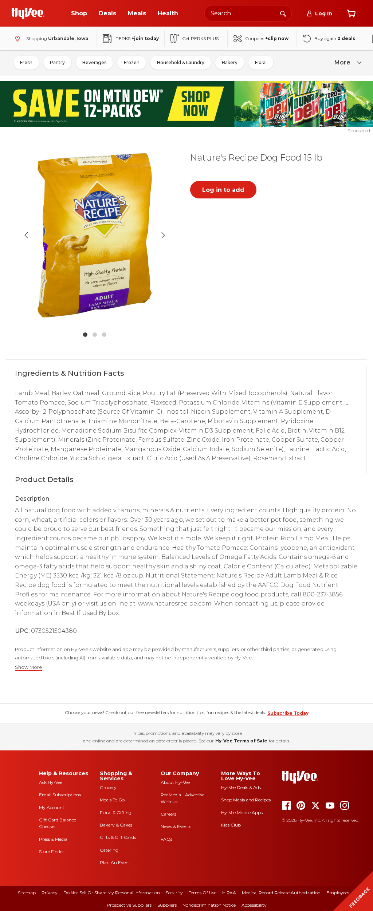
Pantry (57, 62)
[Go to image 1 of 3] (85, 334)
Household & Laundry (180, 62)
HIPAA (229, 892)
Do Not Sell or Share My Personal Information (111, 892)
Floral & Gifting (115, 812)
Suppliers (167, 905)
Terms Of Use (202, 892)
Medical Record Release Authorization (281, 892)
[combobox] (248, 13)
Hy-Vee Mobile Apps (242, 812)
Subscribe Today (288, 713)
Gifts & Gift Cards (118, 837)
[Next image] (163, 235)
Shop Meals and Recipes (246, 799)
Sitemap (27, 892)
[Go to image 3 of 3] (104, 334)
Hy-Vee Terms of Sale (241, 741)
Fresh (26, 62)
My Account (51, 807)
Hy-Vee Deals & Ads (241, 787)
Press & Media (53, 839)
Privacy (50, 892)
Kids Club (231, 825)
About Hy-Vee (175, 782)
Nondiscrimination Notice (209, 905)
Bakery (229, 62)
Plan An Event (115, 862)
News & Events (176, 826)
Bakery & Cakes (116, 825)
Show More (28, 667)
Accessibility (254, 905)
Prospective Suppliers (129, 905)
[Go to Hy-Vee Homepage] (28, 13)
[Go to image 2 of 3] (94, 334)
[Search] (283, 13)
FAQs (166, 839)
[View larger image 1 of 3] (95, 235)
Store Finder (51, 851)
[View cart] (351, 13)
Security (174, 892)
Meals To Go (112, 799)
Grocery (108, 787)
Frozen (132, 62)
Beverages (94, 62)
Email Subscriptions (60, 794)
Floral (261, 62)
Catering (109, 850)
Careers (168, 814)
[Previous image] (26, 235)
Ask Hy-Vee (50, 782)
